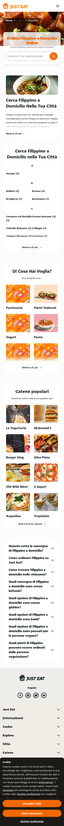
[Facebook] (20, 695)
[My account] (57, 6)
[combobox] (27, 56)
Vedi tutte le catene (30, 524)
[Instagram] (28, 695)
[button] (53, 56)
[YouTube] (44, 695)
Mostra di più (14, 133)
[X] (36, 695)
